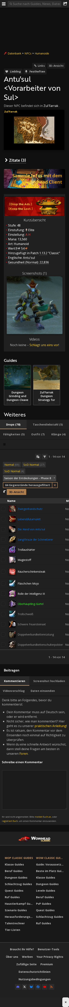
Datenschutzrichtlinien (34, 972)
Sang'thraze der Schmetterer (35, 539)
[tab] (13, 424)
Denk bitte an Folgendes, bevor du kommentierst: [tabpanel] (34, 760)
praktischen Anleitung (50, 726)
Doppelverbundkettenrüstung (36, 634)
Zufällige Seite (26, 964)
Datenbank (14, 53)
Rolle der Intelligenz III (31, 594)
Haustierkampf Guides (19, 903)
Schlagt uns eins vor (44, 345)
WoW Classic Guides (50, 858)
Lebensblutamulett (29, 519)
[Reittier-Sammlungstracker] (34, 178)
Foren (23, 753)
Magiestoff (24, 560)
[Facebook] (38, 987)
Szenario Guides (16, 910)
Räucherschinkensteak (31, 571)
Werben (27, 957)
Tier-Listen (12, 930)
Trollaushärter (26, 549)
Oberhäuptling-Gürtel (31, 604)
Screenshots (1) (34, 273)
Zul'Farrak (51, 106)
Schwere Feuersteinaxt (32, 624)
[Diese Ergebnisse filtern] (45, 457)
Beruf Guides (14, 871)
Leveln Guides (45, 890)
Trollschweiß (25, 614)
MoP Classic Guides (19, 858)
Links (41, 65)
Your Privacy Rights (50, 957)
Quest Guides (14, 890)
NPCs (28, 53)
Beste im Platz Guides (50, 871)
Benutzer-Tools (48, 949)
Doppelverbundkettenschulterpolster (40, 644)
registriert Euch (10, 821)
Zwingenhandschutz (30, 509)
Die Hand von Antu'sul (31, 529)
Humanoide (42, 53)
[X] (24, 987)
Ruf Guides (12, 897)
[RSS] (51, 987)
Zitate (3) (17, 160)
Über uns (12, 957)
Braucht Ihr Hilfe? (22, 949)
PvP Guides (43, 903)
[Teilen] (65, 4)
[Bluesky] (31, 987)
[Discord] (18, 987)
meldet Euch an (43, 816)
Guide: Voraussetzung (50, 864)
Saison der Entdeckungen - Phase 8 (27, 478)
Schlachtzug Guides (18, 884)
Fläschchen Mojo (28, 583)
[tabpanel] (34, 557)
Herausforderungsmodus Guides (19, 917)
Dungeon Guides (16, 877)
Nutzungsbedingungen (35, 979)
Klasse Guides (14, 864)
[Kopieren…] (38, 457)
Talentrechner (15, 923)
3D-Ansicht (56, 65)
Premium (46, 964)
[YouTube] (45, 987)
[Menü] (4, 4)
